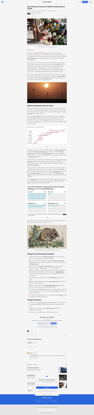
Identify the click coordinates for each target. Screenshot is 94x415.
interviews (40, 302)
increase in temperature (33, 165)
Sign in (90, 2)
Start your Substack (44, 409)
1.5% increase (32, 157)
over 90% (56, 291)
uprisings (59, 160)
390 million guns (48, 78)
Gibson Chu (33, 370)
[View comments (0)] (38, 372)
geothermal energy (53, 281)
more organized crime (60, 150)
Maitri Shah (39, 370)
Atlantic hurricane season (51, 285)
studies (44, 120)
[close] (57, 375)
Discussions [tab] (36, 364)
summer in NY (53, 277)
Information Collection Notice (46, 391)
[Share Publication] (81, 2)
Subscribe (85, 2)
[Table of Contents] (1, 207)
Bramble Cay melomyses (49, 256)
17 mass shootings (31, 58)
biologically (56, 171)
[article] (47, 370)
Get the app (52, 409)
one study (57, 64)
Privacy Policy (55, 391)
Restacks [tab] (34, 342)
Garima (31, 352)
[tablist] (32, 343)
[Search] (78, 2)
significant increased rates (40, 151)
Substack (41, 412)
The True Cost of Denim (33, 367)
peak (65, 121)
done (44, 302)
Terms (49, 407)
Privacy (46, 407)
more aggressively (35, 173)
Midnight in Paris (34, 264)
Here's (61, 295)
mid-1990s (36, 116)
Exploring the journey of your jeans (33, 369)
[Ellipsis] (66, 353)
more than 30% (47, 153)
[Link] (26, 106)
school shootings (49, 308)
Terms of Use (52, 390)
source (47, 146)
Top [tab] (28, 364)
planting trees (43, 268)
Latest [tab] (31, 364)
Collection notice (54, 407)
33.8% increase (61, 76)
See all (29, 390)
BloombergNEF (60, 272)
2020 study (34, 179)
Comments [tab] (30, 342)
